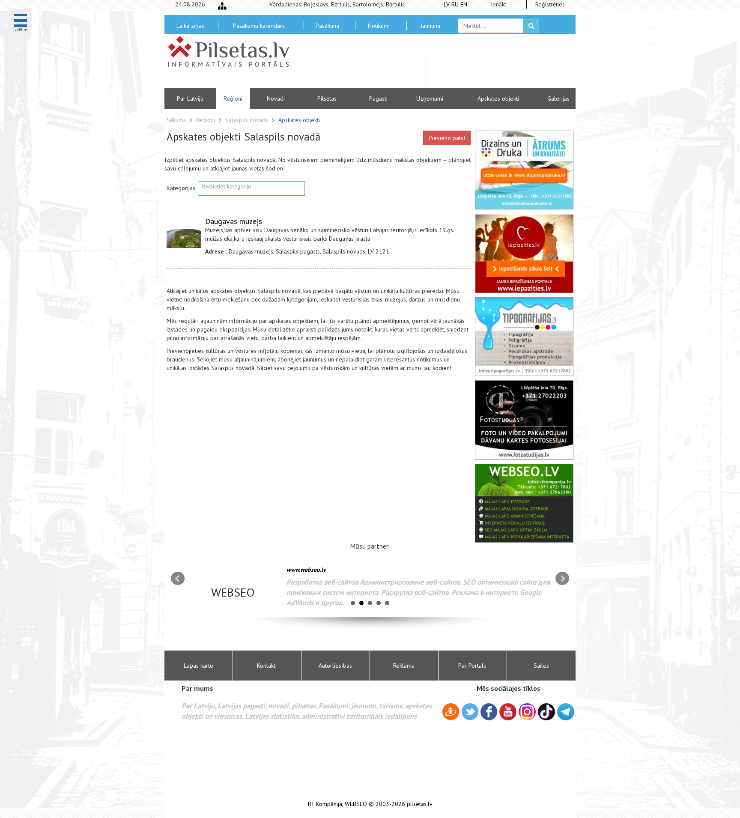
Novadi (276, 98)
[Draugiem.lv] (450, 713)
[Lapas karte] (222, 6)
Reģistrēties (550, 4)
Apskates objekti (498, 98)
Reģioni (233, 98)
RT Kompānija (325, 804)
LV (447, 4)
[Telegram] (565, 711)
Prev (178, 578)
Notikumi (379, 26)
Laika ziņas (190, 26)
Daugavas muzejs (233, 221)
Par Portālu (472, 665)
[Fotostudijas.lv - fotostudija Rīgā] (524, 419)
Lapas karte (198, 665)
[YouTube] (507, 711)
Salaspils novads (247, 120)
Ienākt (498, 4)
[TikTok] (546, 711)
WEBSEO (356, 804)
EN (463, 4)
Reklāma (404, 665)
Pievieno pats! (447, 138)
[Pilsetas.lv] (233, 51)
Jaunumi (430, 26)
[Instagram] (527, 711)
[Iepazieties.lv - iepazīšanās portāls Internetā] (524, 253)
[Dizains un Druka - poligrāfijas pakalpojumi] (524, 170)
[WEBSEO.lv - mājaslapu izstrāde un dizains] (524, 503)
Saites (541, 665)
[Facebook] (488, 713)
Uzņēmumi (429, 98)
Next (562, 578)
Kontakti (267, 665)
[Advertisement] (432, 64)
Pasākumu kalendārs (259, 26)
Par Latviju (190, 98)
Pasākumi (327, 26)
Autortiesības (335, 665)
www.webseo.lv (306, 569)
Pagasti (378, 98)
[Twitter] (470, 713)
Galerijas (558, 98)
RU (455, 4)
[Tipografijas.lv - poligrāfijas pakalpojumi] (524, 336)
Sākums (176, 120)
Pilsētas (327, 98)
